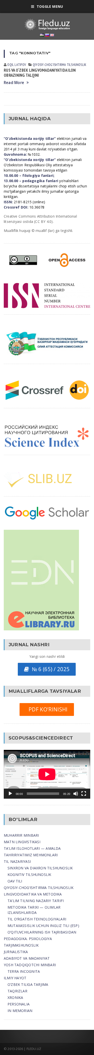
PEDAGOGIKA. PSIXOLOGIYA (28, 938)
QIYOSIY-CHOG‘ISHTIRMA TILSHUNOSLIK (59, 64)
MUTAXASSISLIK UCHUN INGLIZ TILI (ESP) (43, 925)
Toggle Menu (50, 6)
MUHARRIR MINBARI (21, 835)
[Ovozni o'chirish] (75, 793)
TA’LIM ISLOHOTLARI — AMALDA (32, 848)
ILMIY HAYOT (15, 978)
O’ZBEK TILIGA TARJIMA (28, 984)
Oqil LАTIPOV (16, 64)
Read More (14, 83)
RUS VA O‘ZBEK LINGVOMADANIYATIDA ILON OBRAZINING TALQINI (40, 72)
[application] (47, 774)
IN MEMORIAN (20, 1010)
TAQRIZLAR (17, 991)
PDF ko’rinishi (46, 709)
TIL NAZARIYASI (17, 861)
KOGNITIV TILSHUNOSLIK (29, 874)
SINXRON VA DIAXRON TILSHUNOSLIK (40, 868)
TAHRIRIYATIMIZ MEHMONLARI (31, 855)
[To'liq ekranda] (83, 793)
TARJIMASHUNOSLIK (21, 945)
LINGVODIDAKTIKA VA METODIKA (33, 894)
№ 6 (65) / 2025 (49, 669)
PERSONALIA (19, 1004)
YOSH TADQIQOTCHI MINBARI (30, 964)
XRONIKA (15, 997)
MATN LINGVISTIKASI (22, 841)
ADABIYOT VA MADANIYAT (27, 958)
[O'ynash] (10, 793)
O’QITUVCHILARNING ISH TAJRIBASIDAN (42, 932)
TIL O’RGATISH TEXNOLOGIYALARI (37, 919)
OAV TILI (15, 881)
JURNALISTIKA (16, 951)
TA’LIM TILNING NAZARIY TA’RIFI (36, 900)
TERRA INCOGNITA (24, 971)
